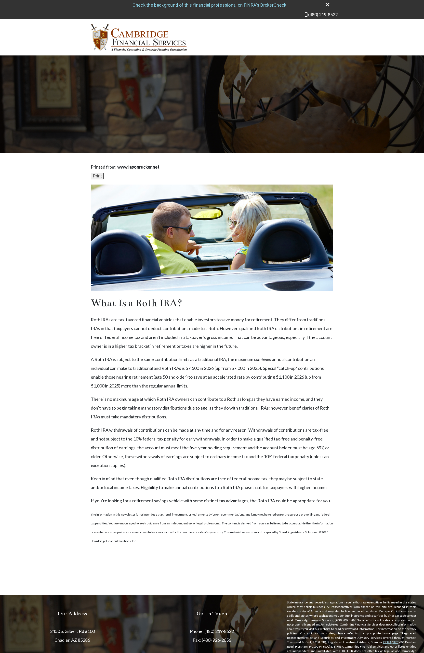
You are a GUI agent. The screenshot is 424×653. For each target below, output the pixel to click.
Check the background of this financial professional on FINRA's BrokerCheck (209, 5)
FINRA (387, 642)
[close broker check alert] (327, 4)
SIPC (395, 642)
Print (97, 175)
